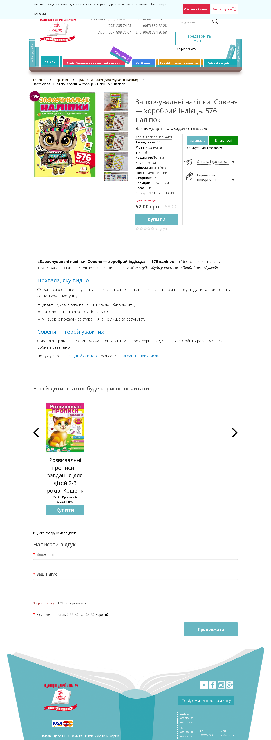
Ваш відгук (46, 574)
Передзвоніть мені (198, 38)
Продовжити (211, 629)
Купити (157, 219)
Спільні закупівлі (219, 63)
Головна (39, 80)
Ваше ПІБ (45, 554)
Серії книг (143, 63)
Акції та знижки (57, 4)
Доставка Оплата (80, 4)
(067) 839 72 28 (186, 736)
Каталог (50, 61)
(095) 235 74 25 (186, 722)
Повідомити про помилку (206, 700)
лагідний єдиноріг (82, 355)
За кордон (100, 4)
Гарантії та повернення (207, 177)
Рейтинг (44, 614)
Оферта (163, 4)
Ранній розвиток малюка (179, 63)
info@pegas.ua (227, 735)
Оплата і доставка (212, 162)
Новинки (120, 55)
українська (197, 140)
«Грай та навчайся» (141, 355)
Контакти (40, 14)
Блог (130, 4)
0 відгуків (162, 229)
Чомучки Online (145, 4)
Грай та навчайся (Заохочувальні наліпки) (108, 80)
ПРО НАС (40, 4)
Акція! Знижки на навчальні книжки (93, 63)
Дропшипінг (117, 4)
